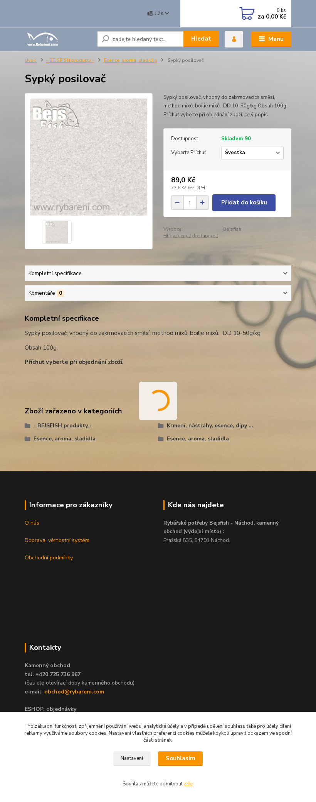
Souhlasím (180, 758)
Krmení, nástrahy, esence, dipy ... (210, 425)
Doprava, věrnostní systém (57, 540)
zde (188, 783)
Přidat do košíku (244, 202)
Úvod (31, 60)
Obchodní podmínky (49, 557)
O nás (32, 523)
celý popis (256, 114)
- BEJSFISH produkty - (70, 60)
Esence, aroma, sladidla (130, 60)
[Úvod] (58, 39)
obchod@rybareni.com (74, 691)
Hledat (201, 38)
